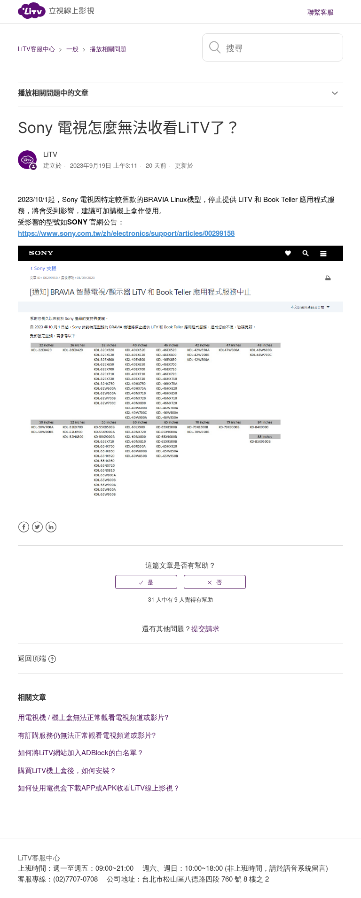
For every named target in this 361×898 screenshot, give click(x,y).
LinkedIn (51, 527)
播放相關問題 (108, 48)
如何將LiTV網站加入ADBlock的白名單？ (81, 752)
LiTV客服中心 (36, 48)
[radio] (146, 582)
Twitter (37, 527)
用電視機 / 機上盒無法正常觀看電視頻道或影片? (93, 717)
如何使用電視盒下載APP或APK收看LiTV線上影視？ (99, 787)
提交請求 (205, 628)
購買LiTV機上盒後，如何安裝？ (67, 770)
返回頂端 (32, 658)
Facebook (24, 527)
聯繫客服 (320, 11)
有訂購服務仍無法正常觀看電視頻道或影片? (87, 735)
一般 (72, 48)
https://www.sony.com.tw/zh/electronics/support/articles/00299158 (126, 233)
